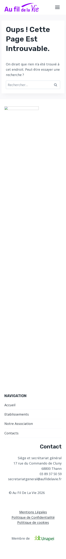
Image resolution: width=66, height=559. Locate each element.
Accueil (9, 405)
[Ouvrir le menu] (57, 7)
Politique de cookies (33, 522)
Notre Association (18, 423)
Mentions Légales (33, 512)
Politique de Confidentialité (33, 517)
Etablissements (16, 414)
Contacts (11, 433)
